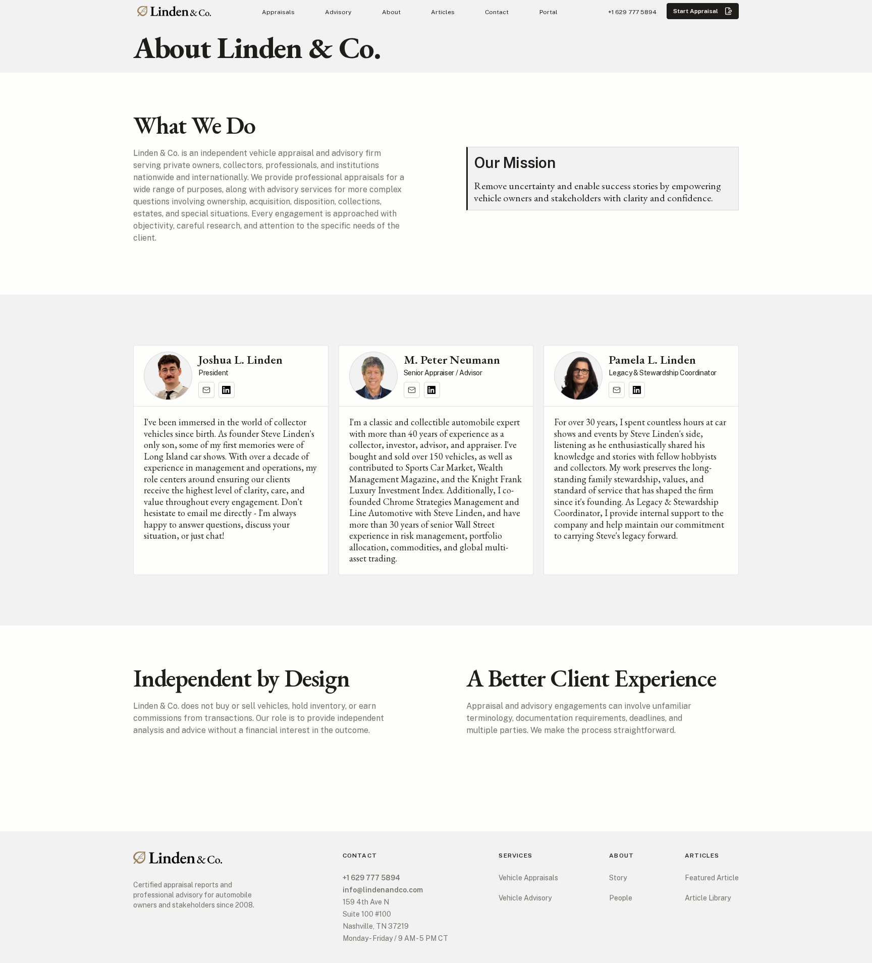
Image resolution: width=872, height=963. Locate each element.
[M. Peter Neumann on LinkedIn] (432, 390)
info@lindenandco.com (383, 890)
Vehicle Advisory (525, 898)
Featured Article (712, 878)
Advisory (338, 12)
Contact (497, 12)
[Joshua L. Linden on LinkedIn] (227, 390)
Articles (443, 12)
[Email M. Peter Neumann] (412, 390)
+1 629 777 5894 (632, 12)
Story (618, 878)
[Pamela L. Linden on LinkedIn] (637, 390)
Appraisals (278, 12)
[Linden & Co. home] (174, 11)
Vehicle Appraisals (528, 878)
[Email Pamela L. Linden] (617, 390)
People (620, 898)
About (391, 12)
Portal (548, 12)
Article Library (708, 898)
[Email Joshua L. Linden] (206, 390)
